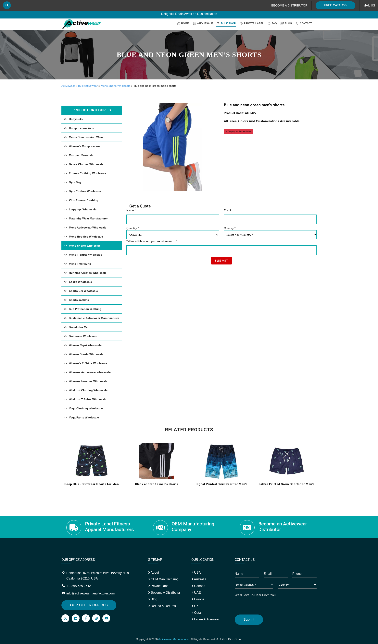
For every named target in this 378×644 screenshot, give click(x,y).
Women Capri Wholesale (85, 345)
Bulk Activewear (88, 85)
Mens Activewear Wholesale (87, 227)
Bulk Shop (228, 23)
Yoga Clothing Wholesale (86, 408)
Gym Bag (75, 182)
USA (197, 572)
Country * (229, 228)
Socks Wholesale (80, 281)
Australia (199, 579)
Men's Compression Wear (86, 137)
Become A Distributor (165, 592)
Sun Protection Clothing (85, 308)
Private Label (254, 23)
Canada (199, 586)
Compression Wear (81, 128)
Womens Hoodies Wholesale (88, 381)
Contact (306, 23)
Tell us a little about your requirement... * (151, 241)
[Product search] (7, 5)
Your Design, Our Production (189, 14)
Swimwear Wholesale (83, 336)
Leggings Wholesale (82, 209)
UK (196, 606)
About (154, 572)
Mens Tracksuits (80, 263)
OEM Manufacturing (164, 579)
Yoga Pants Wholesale (84, 417)
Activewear (68, 85)
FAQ (274, 23)
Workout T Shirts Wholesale (87, 399)
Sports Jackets (79, 299)
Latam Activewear (206, 619)
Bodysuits (76, 119)
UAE (197, 592)
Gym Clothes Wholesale (85, 191)
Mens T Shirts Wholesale (85, 254)
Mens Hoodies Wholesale (86, 236)
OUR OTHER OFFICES (89, 605)
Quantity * (132, 228)
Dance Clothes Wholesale (86, 164)
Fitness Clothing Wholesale (87, 173)
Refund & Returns (163, 606)
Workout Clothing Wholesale (88, 390)
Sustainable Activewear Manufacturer (94, 318)
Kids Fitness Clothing (83, 200)
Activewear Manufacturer (173, 639)
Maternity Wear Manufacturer (88, 218)
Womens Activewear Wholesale (90, 372)
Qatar (197, 612)
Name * (131, 210)
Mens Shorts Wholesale (115, 85)
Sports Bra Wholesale (83, 290)
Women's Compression (84, 146)
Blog (288, 23)
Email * (228, 210)
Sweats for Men (79, 327)
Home (185, 23)
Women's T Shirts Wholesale (88, 363)
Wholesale (205, 23)
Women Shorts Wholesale (86, 354)
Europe (198, 599)
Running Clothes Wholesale (88, 272)
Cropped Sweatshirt (82, 155)
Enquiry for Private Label (239, 131)
